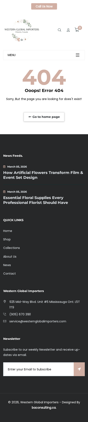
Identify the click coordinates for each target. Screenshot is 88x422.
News (7, 265)
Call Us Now (44, 6)
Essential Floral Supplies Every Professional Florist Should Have (35, 200)
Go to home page (46, 117)
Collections (11, 248)
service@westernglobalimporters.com (37, 321)
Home (7, 231)
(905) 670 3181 (20, 314)
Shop (7, 239)
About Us (9, 256)
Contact (9, 273)
